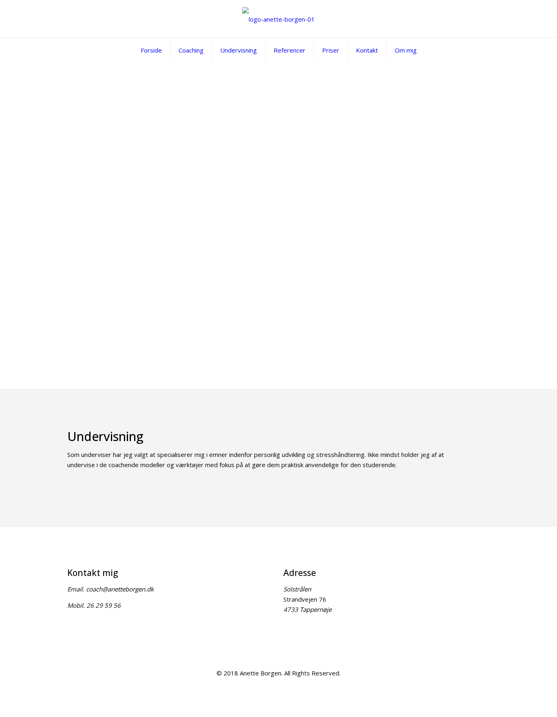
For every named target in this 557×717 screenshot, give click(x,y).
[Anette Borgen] (278, 19)
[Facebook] (278, 687)
